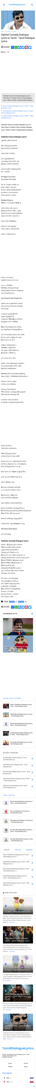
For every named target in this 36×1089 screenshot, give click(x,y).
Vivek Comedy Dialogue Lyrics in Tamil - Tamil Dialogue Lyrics (16, 630)
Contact (10, 1066)
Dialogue (8, 31)
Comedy (14, 31)
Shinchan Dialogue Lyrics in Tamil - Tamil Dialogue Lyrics (16, 647)
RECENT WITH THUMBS (12, 698)
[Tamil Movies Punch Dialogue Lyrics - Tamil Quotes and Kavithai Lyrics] (17, 5)
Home (2, 31)
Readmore (12, 922)
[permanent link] (8, 52)
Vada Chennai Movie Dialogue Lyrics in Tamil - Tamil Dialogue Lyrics (18, 996)
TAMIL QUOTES (9, 795)
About (25, 1066)
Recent (26, 1063)
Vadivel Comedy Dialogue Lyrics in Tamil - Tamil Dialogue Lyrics (18, 1025)
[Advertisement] (18, 73)
